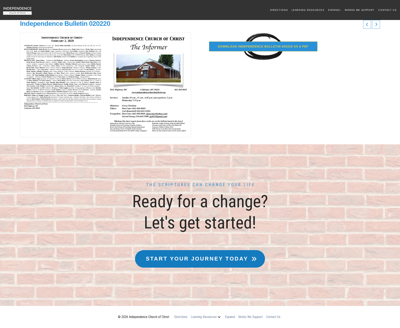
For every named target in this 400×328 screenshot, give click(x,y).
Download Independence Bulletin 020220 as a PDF (263, 46)
